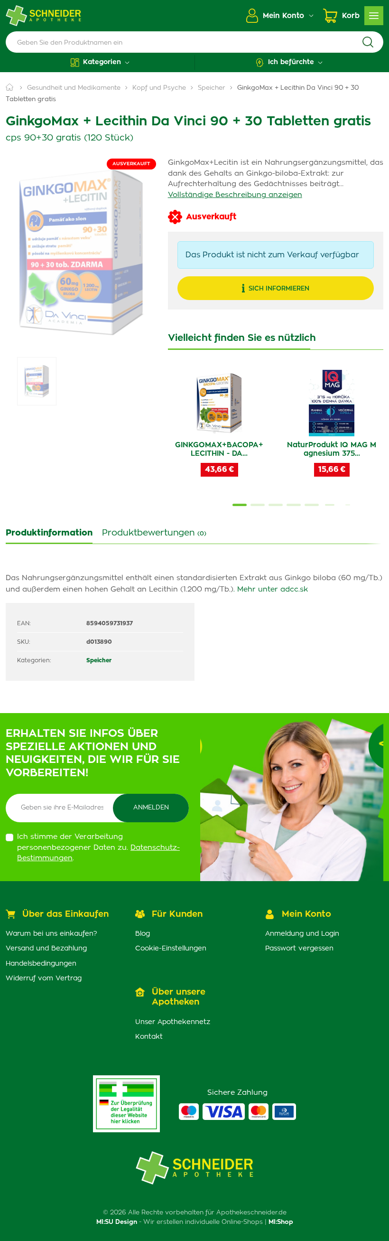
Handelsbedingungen (41, 963)
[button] (100, 62)
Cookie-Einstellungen (170, 948)
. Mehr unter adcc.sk (270, 589)
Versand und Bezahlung (46, 948)
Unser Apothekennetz (172, 1022)
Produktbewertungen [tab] (154, 533)
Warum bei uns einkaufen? (51, 934)
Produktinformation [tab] (49, 533)
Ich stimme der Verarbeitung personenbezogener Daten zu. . (98, 847)
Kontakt (149, 1037)
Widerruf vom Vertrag (44, 978)
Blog (142, 934)
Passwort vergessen (299, 948)
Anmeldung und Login (302, 934)
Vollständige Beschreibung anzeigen (235, 194)
